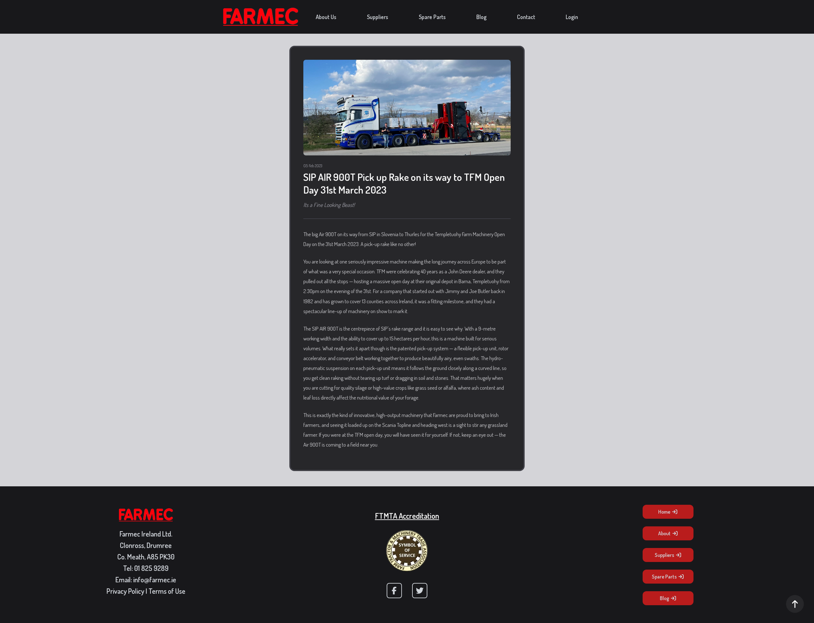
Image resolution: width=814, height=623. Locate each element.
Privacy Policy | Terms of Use (146, 590)
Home (664, 512)
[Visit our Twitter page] (419, 590)
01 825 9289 (151, 568)
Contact (526, 16)
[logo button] (260, 16)
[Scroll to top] (795, 604)
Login (572, 16)
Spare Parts (432, 16)
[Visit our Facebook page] (394, 590)
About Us (326, 16)
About (664, 533)
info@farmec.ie (154, 579)
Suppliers (377, 16)
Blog (481, 16)
